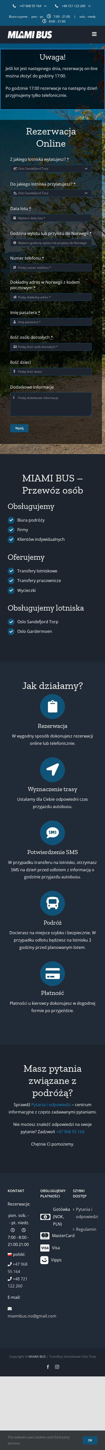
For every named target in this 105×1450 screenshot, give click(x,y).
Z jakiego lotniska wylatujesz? (39, 159)
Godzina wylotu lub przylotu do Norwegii (51, 233)
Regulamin (85, 1229)
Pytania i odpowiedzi (51, 1104)
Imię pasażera (25, 312)
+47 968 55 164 (70, 1131)
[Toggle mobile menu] (94, 34)
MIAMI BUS (37, 1356)
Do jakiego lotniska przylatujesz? (43, 184)
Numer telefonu (27, 258)
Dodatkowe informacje (32, 387)
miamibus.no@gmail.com (32, 1316)
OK (90, 1440)
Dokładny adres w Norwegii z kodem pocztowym (45, 285)
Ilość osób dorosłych (31, 337)
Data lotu (20, 208)
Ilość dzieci (20, 362)
